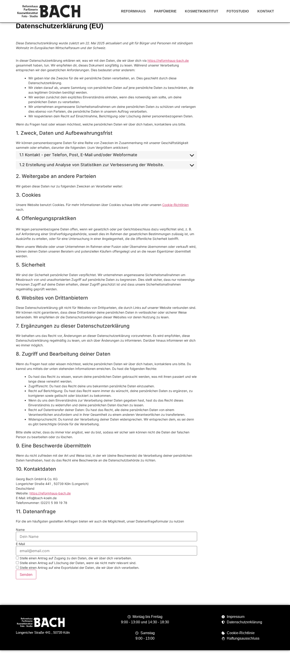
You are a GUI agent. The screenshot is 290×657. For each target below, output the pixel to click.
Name (20, 529)
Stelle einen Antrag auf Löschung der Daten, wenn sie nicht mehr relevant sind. (77, 563)
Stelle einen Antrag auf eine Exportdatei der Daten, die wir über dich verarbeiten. (79, 567)
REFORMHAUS (133, 11)
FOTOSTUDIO (238, 11)
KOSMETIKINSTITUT (201, 11)
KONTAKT (265, 11)
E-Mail (20, 544)
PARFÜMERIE (165, 11)
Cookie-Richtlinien (175, 205)
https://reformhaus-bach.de (168, 60)
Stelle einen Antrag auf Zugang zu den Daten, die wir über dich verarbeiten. (75, 558)
